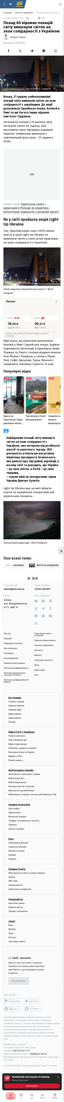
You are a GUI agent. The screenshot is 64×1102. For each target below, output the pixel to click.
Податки (12, 824)
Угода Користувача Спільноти (42, 635)
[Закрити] (58, 1077)
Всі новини (14, 697)
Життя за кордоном (24, 13)
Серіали (12, 859)
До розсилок (19, 981)
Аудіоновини (14, 718)
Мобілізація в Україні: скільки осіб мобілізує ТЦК (32, 794)
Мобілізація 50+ (16, 778)
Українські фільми (17, 847)
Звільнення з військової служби (24, 774)
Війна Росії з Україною (21, 732)
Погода (11, 722)
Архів (36, 665)
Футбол (12, 929)
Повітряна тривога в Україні (22, 748)
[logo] (19, 4)
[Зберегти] (55, 50)
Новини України (16, 705)
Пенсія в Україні (16, 829)
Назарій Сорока (18, 37)
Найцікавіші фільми (18, 843)
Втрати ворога (15, 760)
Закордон (8, 13)
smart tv (12, 1008)
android (12, 1000)
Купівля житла (15, 907)
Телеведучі (9, 653)
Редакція (8, 639)
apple (33, 1000)
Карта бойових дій (17, 740)
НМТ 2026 (13, 881)
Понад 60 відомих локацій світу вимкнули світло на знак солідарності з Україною (48, 13)
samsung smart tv (33, 1008)
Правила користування (14, 663)
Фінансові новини (17, 816)
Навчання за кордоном (19, 889)
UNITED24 (20, 42)
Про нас (7, 634)
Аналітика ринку (16, 903)
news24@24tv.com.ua (14, 589)
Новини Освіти (16, 869)
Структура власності (43, 660)
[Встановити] (32, 1081)
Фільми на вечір (16, 851)
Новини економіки (19, 804)
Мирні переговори (17, 744)
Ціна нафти (14, 808)
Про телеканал (10, 648)
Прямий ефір (14, 709)
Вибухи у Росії (15, 756)
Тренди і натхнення (18, 911)
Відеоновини (14, 714)
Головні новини (16, 701)
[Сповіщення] (60, 4)
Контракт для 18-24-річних (21, 786)
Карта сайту (39, 670)
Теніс (11, 933)
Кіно (11, 838)
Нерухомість (15, 899)
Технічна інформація (43, 645)
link (36, 600)
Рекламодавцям (11, 658)
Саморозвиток (15, 885)
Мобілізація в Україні (20, 770)
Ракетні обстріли (16, 736)
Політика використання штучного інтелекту (14, 674)
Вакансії (38, 655)
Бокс (10, 925)
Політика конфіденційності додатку (16, 681)
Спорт (11, 921)
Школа (11, 877)
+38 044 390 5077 (42, 589)
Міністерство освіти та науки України (26, 873)
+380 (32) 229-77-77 (21, 1051)
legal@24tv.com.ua (38, 1054)
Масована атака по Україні (21, 752)
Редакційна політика (13, 643)
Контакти (38, 650)
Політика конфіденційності (16, 668)
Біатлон (12, 937)
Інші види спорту (16, 941)
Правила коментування (45, 640)
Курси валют (14, 812)
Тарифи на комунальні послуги (23, 820)
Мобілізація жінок (17, 782)
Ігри (36, 675)
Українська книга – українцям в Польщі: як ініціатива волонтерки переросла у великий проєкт (31, 208)
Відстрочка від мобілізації (21, 790)
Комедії (12, 855)
